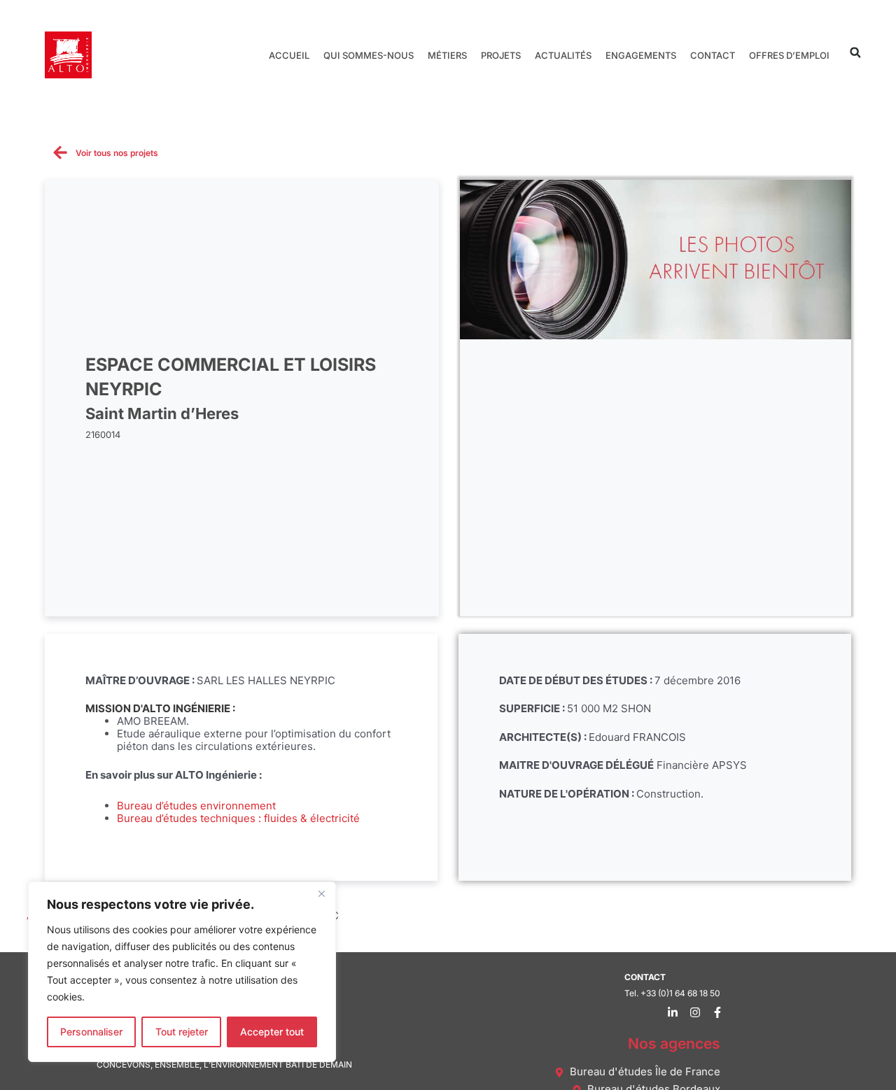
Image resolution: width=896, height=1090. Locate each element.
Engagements (641, 55)
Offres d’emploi (789, 55)
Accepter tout (272, 1032)
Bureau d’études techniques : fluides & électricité (238, 818)
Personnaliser (91, 1032)
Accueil (289, 55)
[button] (855, 52)
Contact (712, 55)
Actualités (563, 55)
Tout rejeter (181, 1032)
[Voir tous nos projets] (60, 152)
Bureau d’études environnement (196, 805)
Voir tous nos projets (117, 153)
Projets (501, 55)
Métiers (447, 55)
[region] (182, 972)
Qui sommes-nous (368, 55)
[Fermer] (321, 893)
